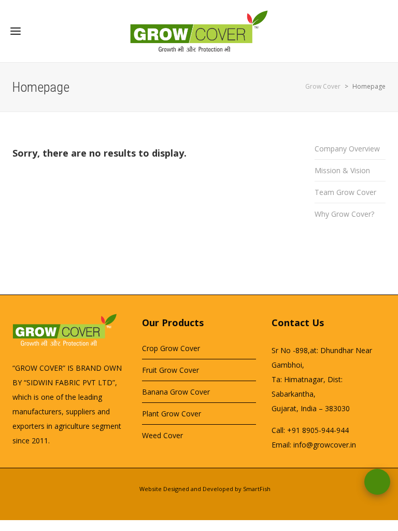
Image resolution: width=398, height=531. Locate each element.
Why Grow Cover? (344, 214)
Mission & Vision (342, 170)
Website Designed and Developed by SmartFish (205, 489)
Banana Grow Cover (176, 392)
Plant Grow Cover (171, 413)
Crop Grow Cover (171, 348)
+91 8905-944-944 (318, 430)
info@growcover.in (324, 445)
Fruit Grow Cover (170, 370)
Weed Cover (162, 435)
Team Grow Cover (345, 192)
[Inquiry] (377, 482)
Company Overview (347, 148)
